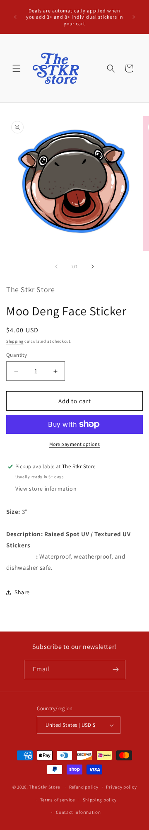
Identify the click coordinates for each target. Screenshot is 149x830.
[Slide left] (56, 266)
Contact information (78, 812)
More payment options (74, 444)
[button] (16, 68)
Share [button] (22, 592)
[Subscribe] (116, 669)
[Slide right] (93, 266)
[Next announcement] (134, 17)
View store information (46, 488)
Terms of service (57, 800)
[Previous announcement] (15, 17)
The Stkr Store (44, 787)
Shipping (15, 341)
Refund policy (84, 787)
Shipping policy (100, 800)
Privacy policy (121, 787)
